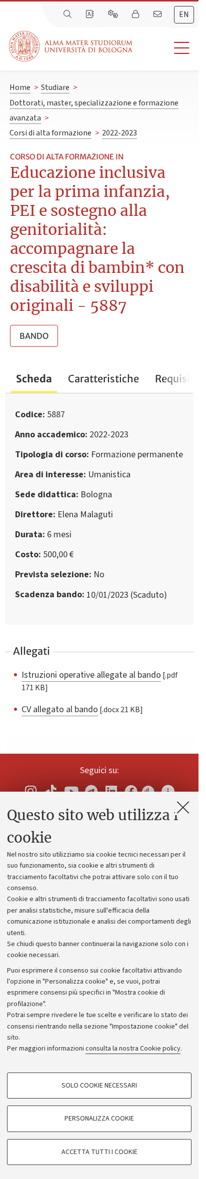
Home (20, 87)
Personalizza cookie (99, 1119)
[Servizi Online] (114, 14)
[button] (166, 48)
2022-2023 (119, 132)
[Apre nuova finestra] (31, 791)
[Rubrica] (91, 14)
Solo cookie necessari (99, 1086)
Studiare (55, 87)
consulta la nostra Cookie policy (133, 1049)
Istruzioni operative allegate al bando (91, 674)
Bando (34, 336)
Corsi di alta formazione (51, 132)
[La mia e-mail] (159, 14)
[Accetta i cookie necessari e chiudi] (183, 807)
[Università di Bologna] (71, 46)
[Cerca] (69, 14)
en (184, 14)
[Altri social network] (168, 791)
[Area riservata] (136, 14)
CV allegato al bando (60, 709)
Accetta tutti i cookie (100, 1152)
